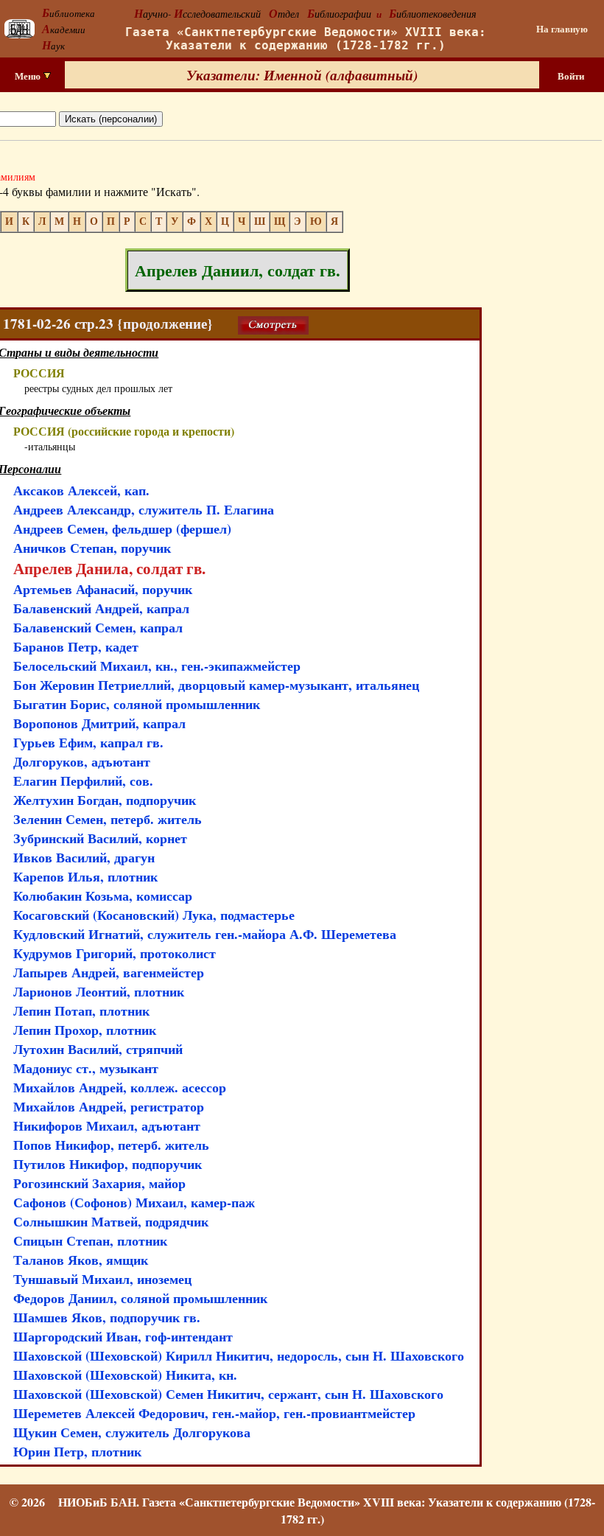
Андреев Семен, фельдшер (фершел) (122, 528)
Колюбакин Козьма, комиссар (102, 895)
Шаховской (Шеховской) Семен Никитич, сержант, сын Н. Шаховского (228, 1393)
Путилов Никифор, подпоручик (107, 1163)
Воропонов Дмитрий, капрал (99, 723)
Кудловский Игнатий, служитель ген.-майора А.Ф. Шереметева (204, 933)
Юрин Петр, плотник (77, 1451)
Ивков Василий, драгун (84, 857)
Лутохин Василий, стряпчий (98, 1048)
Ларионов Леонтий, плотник (98, 991)
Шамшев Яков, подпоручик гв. (106, 1317)
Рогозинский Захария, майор (99, 1183)
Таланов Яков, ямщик (80, 1259)
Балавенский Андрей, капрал (101, 608)
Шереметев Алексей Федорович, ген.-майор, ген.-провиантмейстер (214, 1412)
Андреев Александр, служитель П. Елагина (143, 509)
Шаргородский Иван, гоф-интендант (123, 1336)
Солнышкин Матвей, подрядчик (110, 1221)
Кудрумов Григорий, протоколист (114, 953)
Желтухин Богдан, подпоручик (104, 799)
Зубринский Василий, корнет (100, 838)
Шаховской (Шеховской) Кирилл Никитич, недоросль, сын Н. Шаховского (238, 1355)
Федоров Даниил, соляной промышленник (140, 1298)
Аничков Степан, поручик (92, 547)
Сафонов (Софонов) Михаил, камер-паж (134, 1202)
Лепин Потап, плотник (81, 1010)
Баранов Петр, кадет (75, 646)
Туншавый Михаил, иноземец (102, 1278)
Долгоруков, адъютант (81, 761)
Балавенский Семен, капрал (98, 627)
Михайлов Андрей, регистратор (108, 1106)
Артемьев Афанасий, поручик (102, 588)
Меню (29, 76)
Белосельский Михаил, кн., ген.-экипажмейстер (157, 665)
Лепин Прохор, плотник (84, 1029)
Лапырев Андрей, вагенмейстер (108, 972)
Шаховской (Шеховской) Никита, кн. (125, 1374)
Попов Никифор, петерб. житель (111, 1144)
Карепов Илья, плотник (85, 876)
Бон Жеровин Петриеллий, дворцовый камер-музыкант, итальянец (216, 684)
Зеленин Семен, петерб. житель (107, 818)
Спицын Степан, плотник (90, 1240)
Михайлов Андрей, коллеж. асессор (119, 1087)
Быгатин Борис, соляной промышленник (136, 703)
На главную (562, 28)
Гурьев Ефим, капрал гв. (88, 742)
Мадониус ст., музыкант (85, 1068)
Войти (571, 76)
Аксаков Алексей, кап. (81, 490)
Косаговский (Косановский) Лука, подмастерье (154, 914)
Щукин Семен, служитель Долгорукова (131, 1432)
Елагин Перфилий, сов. (83, 780)
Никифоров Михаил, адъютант (106, 1125)
